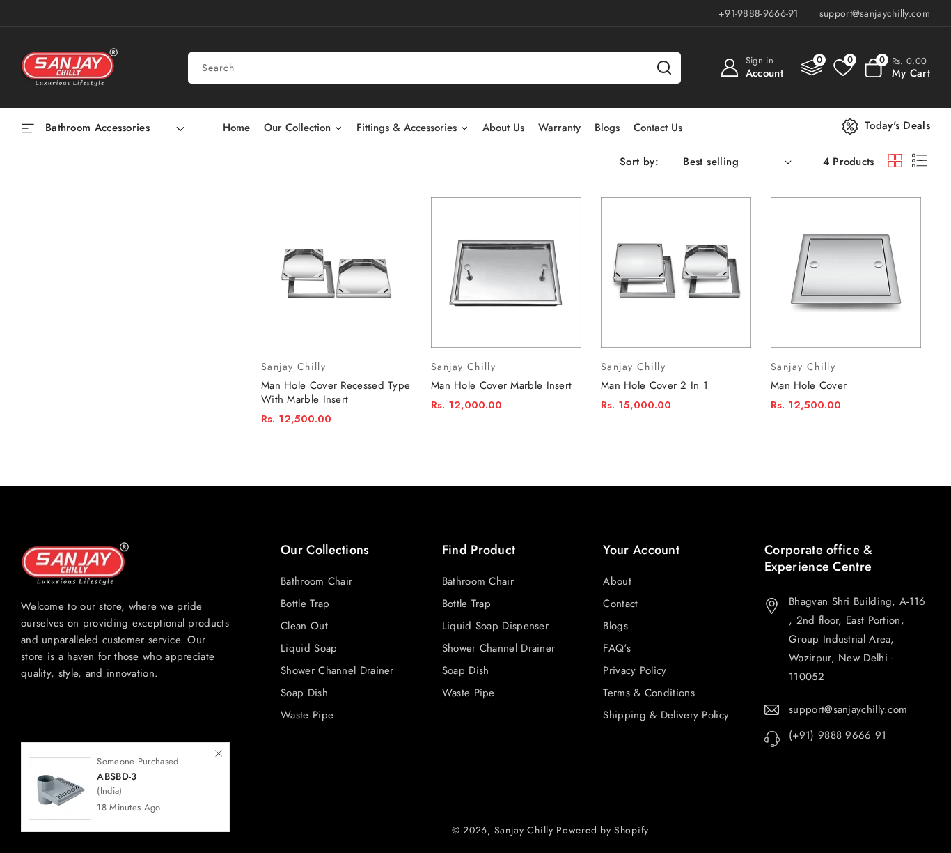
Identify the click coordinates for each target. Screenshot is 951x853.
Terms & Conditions (648, 692)
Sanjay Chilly (523, 830)
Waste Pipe (468, 692)
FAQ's (617, 648)
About (617, 581)
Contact (620, 603)
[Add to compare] (392, 223)
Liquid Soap (309, 648)
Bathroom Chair (478, 581)
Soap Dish (465, 670)
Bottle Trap (466, 603)
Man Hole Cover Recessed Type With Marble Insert (335, 392)
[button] (897, 67)
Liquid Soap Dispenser (495, 625)
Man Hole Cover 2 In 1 (654, 385)
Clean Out (304, 625)
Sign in (759, 60)
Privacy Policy (634, 670)
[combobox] (434, 68)
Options (284, 460)
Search (664, 68)
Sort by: (639, 161)
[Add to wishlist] (392, 195)
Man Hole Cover (809, 385)
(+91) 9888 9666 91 (837, 735)
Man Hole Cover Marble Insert (501, 385)
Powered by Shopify (602, 830)
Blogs (615, 625)
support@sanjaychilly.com (848, 709)
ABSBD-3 (116, 776)
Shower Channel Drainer (499, 648)
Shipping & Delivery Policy (666, 715)
